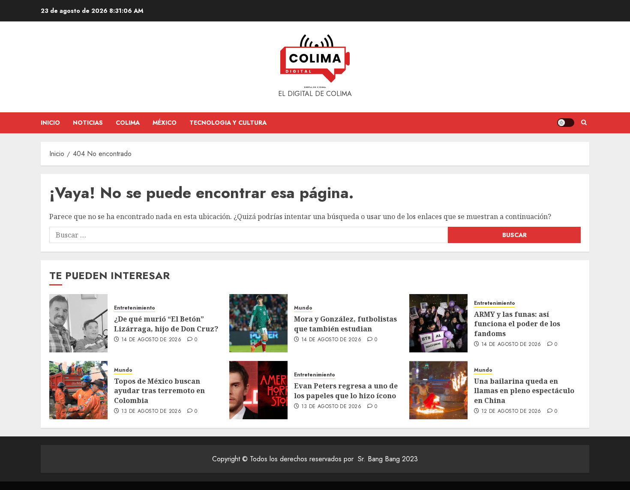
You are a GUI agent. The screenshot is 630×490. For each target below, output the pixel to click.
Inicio (50, 122)
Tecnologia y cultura (228, 122)
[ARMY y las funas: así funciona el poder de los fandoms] (438, 323)
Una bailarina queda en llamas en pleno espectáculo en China (524, 390)
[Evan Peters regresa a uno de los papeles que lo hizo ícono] (258, 390)
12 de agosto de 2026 (511, 411)
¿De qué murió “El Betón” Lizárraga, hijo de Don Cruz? (166, 323)
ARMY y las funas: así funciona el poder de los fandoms (517, 324)
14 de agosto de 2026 (151, 340)
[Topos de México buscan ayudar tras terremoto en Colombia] (78, 390)
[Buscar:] (248, 235)
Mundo (303, 308)
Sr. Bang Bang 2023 (388, 459)
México (165, 122)
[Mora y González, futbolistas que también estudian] (258, 323)
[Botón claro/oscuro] (565, 122)
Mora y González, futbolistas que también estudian (345, 323)
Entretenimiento (134, 308)
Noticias (88, 122)
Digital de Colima (315, 87)
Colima (128, 122)
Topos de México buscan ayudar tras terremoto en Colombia (159, 390)
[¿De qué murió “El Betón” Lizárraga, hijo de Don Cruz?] (78, 323)
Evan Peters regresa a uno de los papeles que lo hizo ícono (346, 390)
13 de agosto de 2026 (151, 411)
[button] (584, 122)
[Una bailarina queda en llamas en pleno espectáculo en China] (438, 390)
